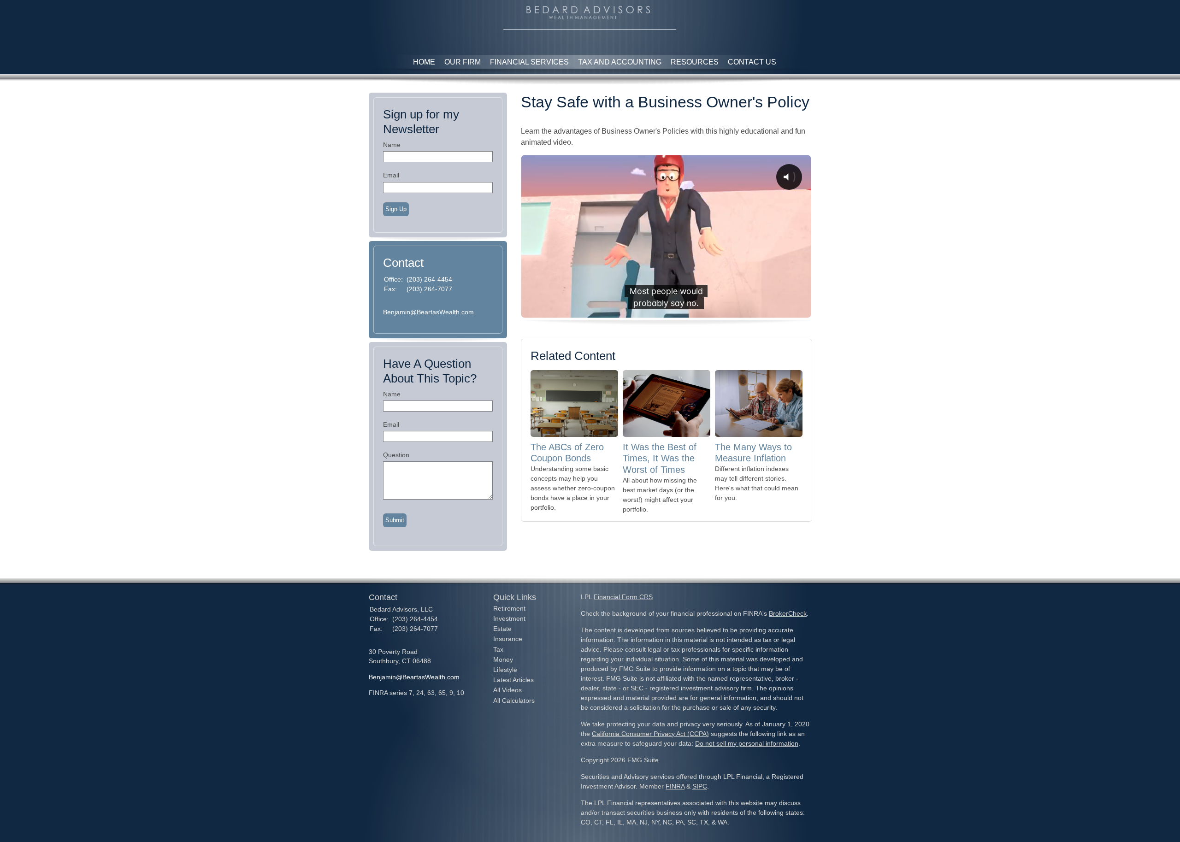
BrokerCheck (788, 613)
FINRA (675, 786)
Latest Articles (513, 679)
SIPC (699, 786)
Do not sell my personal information (746, 743)
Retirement (509, 608)
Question (396, 455)
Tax (498, 649)
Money (503, 659)
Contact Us (752, 62)
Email (391, 175)
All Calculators (514, 700)
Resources (695, 62)
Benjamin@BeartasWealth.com (428, 312)
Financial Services (529, 62)
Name (392, 144)
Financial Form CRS (623, 597)
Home (424, 62)
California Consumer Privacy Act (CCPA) (650, 733)
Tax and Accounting (619, 62)
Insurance (507, 638)
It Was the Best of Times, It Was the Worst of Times (659, 458)
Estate (502, 628)
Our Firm (462, 62)
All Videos (507, 690)
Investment (509, 618)
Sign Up (396, 209)
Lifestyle (505, 669)
